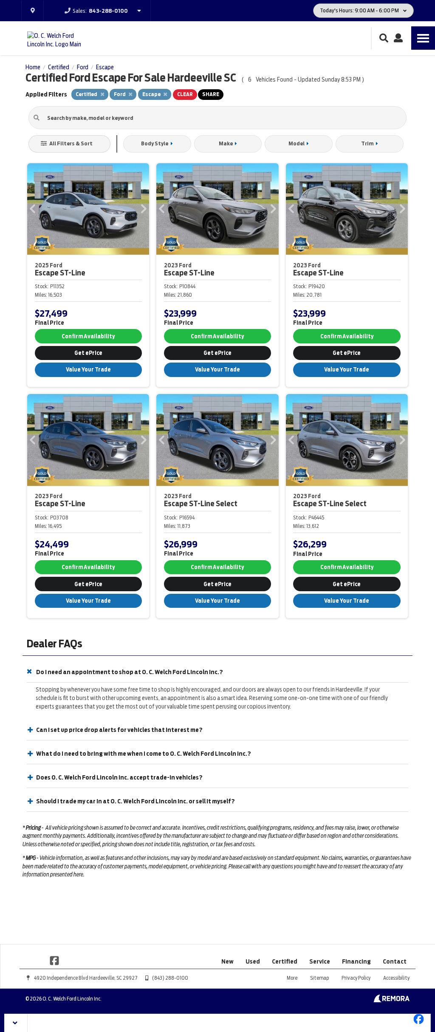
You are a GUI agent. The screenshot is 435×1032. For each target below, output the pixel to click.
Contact (395, 961)
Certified (284, 961)
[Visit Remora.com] (391, 1000)
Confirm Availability (88, 336)
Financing (356, 961)
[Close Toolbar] (16, 1023)
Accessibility (396, 978)
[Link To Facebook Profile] (54, 959)
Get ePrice (88, 353)
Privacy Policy (356, 978)
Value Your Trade (88, 369)
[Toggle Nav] (423, 38)
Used (253, 961)
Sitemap (319, 978)
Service (319, 961)
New (227, 961)
